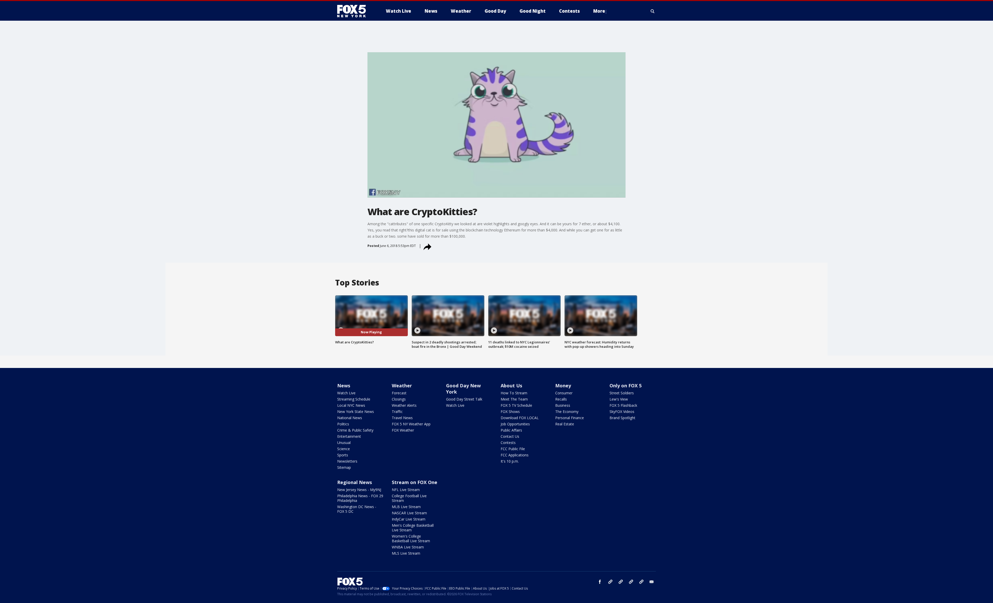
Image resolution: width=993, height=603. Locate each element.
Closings (399, 399)
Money (563, 385)
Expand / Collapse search (653, 11)
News (343, 385)
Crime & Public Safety (355, 430)
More (599, 11)
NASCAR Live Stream (409, 512)
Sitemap (344, 467)
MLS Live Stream (406, 553)
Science (343, 448)
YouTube (631, 582)
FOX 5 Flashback (623, 405)
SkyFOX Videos (622, 411)
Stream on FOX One (414, 482)
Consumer (564, 392)
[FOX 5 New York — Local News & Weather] (354, 11)
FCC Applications (515, 455)
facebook (600, 582)
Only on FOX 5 (626, 385)
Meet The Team (514, 399)
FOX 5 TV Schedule (516, 405)
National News (349, 417)
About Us (511, 385)
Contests (508, 442)
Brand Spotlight (622, 417)
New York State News (355, 411)
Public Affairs (511, 430)
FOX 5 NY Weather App (411, 423)
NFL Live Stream (406, 489)
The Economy (566, 411)
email (652, 582)
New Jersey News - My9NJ (359, 489)
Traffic (397, 411)
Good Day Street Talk (464, 399)
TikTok (620, 582)
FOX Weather (403, 430)
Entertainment (349, 436)
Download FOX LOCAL (520, 417)
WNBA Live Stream (408, 547)
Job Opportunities (515, 423)
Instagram (610, 582)
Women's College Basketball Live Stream (411, 538)
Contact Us (510, 436)
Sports (342, 455)
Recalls (561, 399)
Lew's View (619, 399)
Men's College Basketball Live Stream (413, 527)
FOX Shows (510, 411)
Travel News (402, 417)
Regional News (354, 482)
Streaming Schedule (353, 399)
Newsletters (347, 461)
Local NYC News (351, 405)
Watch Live (346, 392)
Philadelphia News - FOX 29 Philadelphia (360, 498)
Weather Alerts (404, 405)
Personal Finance (569, 417)
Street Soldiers (622, 392)
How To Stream (514, 392)
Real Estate (564, 423)
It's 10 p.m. (510, 461)
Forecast (399, 392)
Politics (343, 423)
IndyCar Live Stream (408, 519)
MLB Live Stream (406, 506)
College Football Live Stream (409, 498)
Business (562, 405)
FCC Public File (513, 448)
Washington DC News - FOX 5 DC (356, 509)
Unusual (344, 442)
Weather (402, 385)
